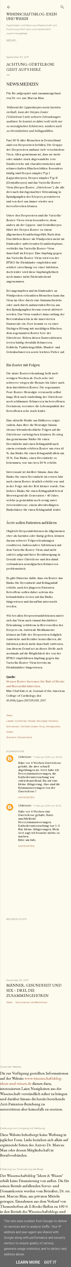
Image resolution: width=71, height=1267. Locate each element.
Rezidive (53, 720)
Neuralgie (41, 720)
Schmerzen (12, 726)
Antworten (26, 797)
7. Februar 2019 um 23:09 (47, 757)
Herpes (31, 720)
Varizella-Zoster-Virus (33, 726)
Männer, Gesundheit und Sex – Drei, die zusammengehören (33, 990)
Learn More (28, 1262)
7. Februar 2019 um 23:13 (47, 805)
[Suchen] (62, 6)
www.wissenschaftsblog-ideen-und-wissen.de (31, 1081)
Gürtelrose (20, 720)
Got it (50, 1262)
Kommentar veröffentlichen (31, 1002)
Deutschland (25, 737)
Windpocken (53, 726)
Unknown (24, 757)
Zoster (9, 731)
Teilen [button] (9, 715)
